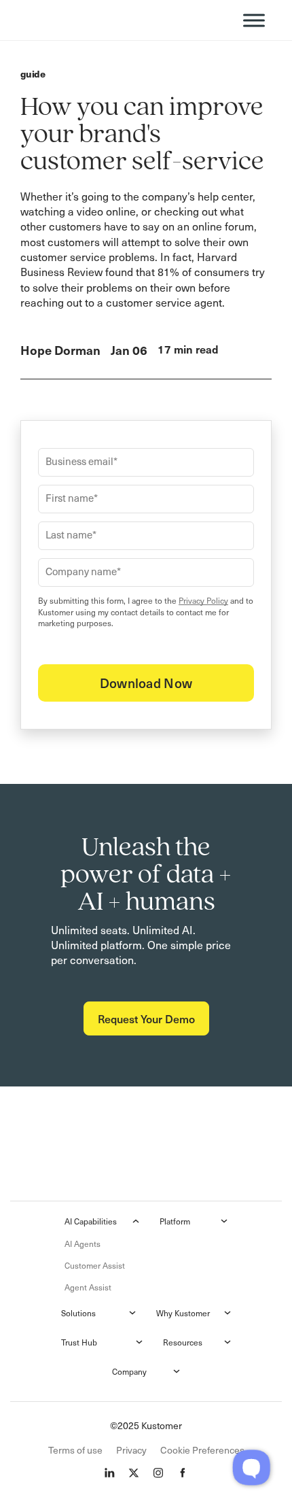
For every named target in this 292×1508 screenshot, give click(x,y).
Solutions (78, 1313)
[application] (251, 1467)
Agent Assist (88, 1287)
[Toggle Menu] (254, 20)
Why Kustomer (183, 1313)
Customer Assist (95, 1265)
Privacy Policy (203, 600)
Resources (182, 1342)
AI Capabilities (91, 1221)
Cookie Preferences (202, 1450)
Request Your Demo (146, 1018)
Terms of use (75, 1450)
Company (129, 1371)
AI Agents (83, 1243)
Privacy (131, 1450)
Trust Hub (79, 1342)
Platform (175, 1221)
